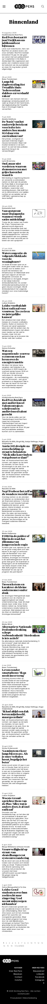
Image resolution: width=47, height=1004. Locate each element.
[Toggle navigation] (4, 6)
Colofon (18, 980)
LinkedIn (40, 974)
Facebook (39, 977)
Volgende (19, 946)
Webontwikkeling (30, 998)
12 (38, 943)
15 (8, 946)
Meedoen (18, 974)
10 (31, 943)
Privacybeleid (15, 998)
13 (42, 943)
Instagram (39, 980)
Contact (18, 977)
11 (35, 943)
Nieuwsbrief (38, 971)
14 (4, 946)
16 (12, 946)
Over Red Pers (15, 971)
